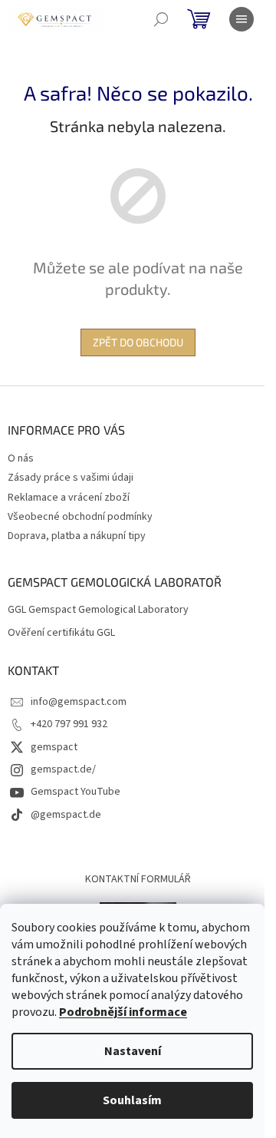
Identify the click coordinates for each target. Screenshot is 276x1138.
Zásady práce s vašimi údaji (70, 477)
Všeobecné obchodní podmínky (80, 516)
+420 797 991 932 (69, 724)
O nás (21, 458)
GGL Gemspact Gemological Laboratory (98, 610)
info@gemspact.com (79, 702)
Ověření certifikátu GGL (61, 633)
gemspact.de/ (63, 769)
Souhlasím (132, 1100)
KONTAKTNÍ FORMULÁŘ (138, 879)
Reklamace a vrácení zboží (69, 497)
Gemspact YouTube (75, 791)
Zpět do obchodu (138, 342)
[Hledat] (161, 19)
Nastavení (132, 1051)
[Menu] (241, 19)
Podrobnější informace (123, 1012)
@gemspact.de (66, 814)
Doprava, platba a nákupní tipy (77, 536)
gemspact (54, 747)
